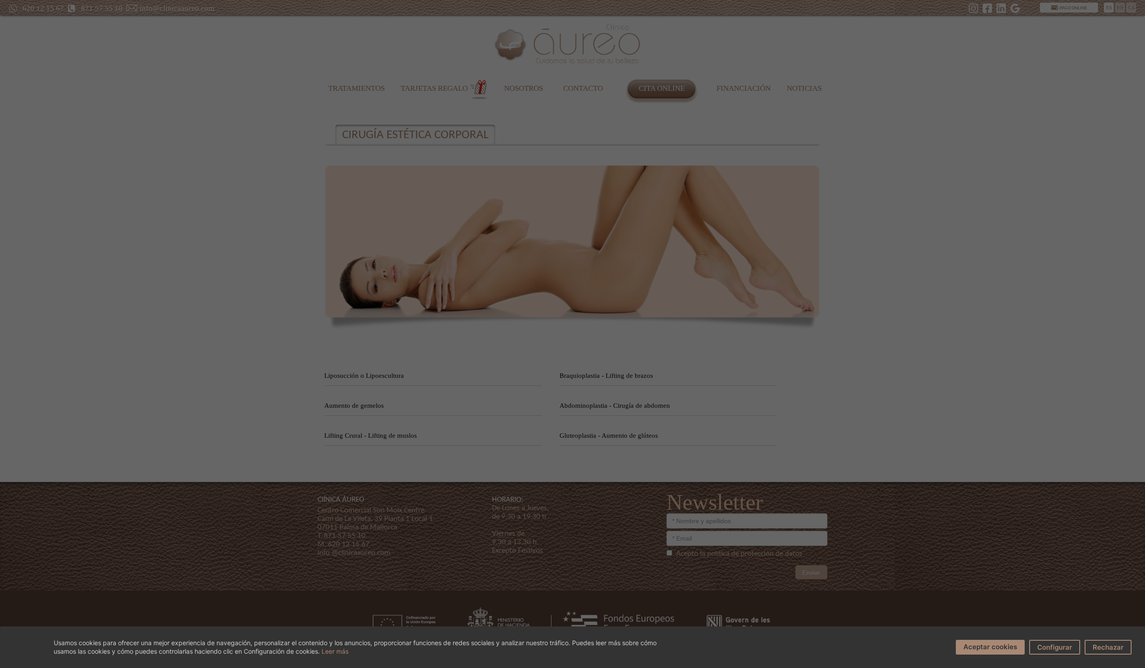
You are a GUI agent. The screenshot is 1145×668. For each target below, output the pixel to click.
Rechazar (1108, 647)
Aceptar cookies (990, 647)
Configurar (1054, 647)
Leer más (335, 651)
